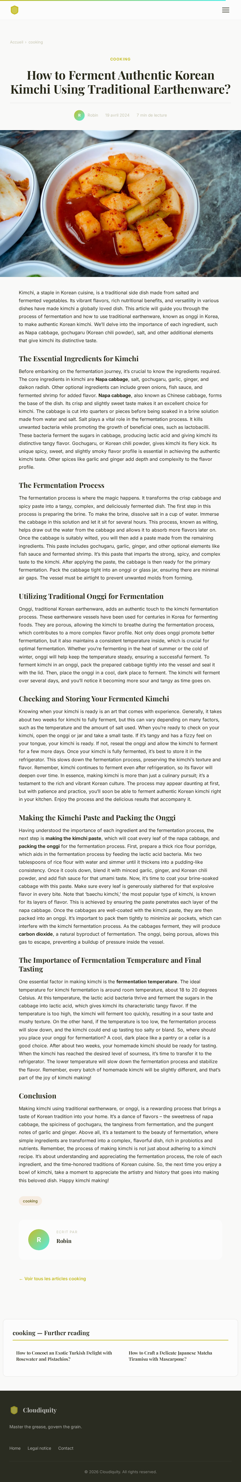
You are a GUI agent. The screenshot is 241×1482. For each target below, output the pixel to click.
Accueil (16, 42)
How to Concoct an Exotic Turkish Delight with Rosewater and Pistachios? (64, 1356)
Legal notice (39, 1448)
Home (15, 1448)
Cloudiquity (40, 1410)
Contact (65, 1448)
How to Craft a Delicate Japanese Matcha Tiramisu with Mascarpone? (170, 1356)
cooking (36, 42)
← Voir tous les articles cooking (52, 1278)
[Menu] (226, 10)
